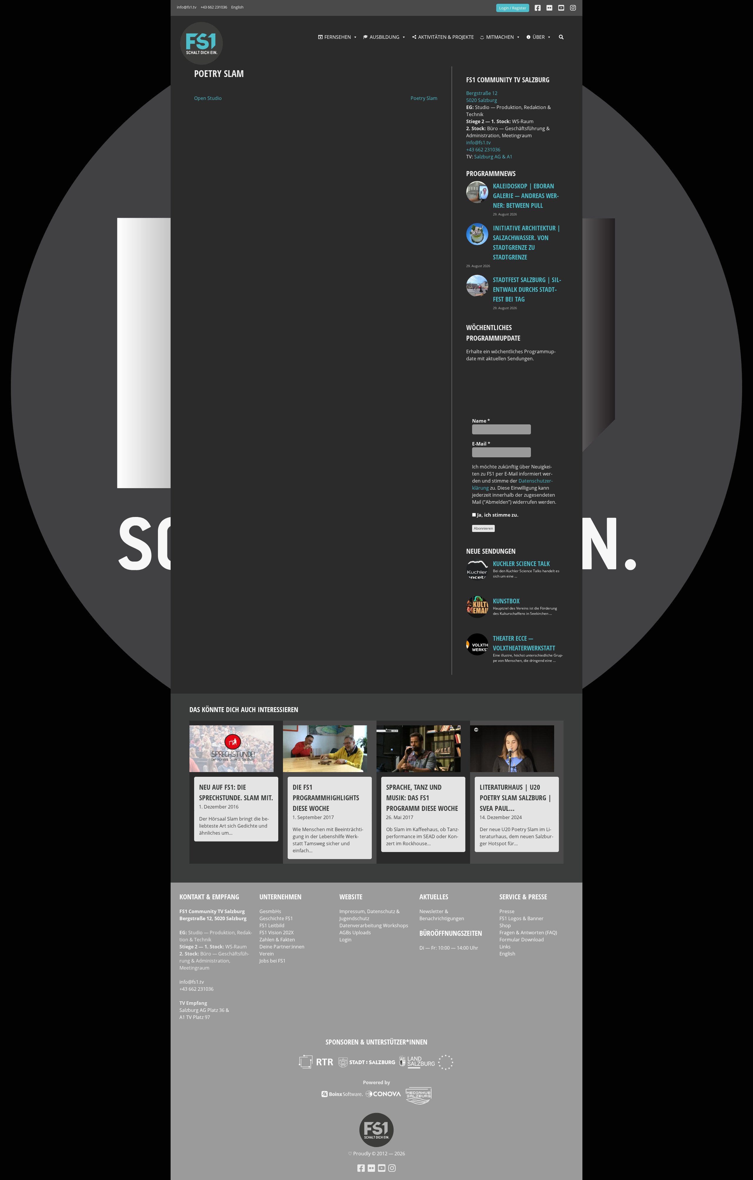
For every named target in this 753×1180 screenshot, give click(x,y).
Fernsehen (337, 37)
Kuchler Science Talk (521, 563)
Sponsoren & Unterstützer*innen (376, 1042)
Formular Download (521, 939)
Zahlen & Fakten (277, 939)
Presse (506, 911)
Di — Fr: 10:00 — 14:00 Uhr (448, 948)
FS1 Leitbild (271, 925)
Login (345, 939)
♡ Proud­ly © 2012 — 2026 (376, 1153)
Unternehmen (280, 896)
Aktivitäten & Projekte (446, 37)
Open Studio (208, 98)
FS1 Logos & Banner (521, 918)
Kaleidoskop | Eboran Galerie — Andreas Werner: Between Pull (526, 195)
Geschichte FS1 (276, 918)
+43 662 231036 (214, 7)
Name (481, 421)
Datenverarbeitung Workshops (373, 925)
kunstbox (506, 600)
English (237, 7)
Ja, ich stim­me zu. (497, 515)
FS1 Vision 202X (276, 932)
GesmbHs (270, 911)
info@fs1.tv (186, 7)
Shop (505, 925)
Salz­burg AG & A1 (493, 156)
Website (350, 896)
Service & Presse (523, 896)
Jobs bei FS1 (272, 961)
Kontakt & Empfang (209, 896)
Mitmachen (500, 37)
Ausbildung (384, 37)
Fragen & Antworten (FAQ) (528, 932)
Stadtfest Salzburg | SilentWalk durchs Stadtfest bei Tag (527, 289)
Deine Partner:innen (281, 946)
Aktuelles (433, 896)
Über (539, 37)
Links (505, 946)
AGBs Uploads (355, 932)
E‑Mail (481, 444)
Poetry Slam (424, 98)
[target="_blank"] (573, 7)
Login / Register (512, 8)
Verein (266, 953)
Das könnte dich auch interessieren (243, 709)
